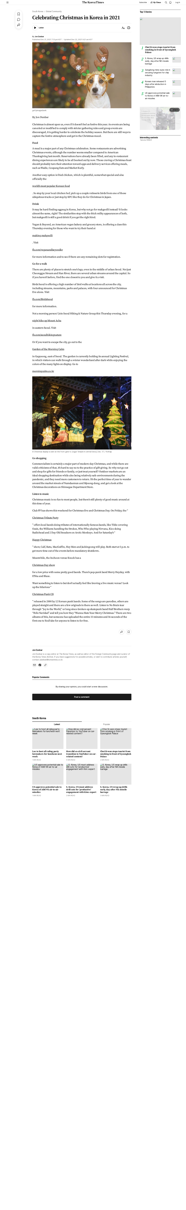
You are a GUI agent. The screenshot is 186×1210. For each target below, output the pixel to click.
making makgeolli (42, 235)
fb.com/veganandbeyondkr (47, 249)
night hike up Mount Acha (46, 320)
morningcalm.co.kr (43, 371)
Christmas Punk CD (43, 594)
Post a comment (81, 697)
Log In (177, 2)
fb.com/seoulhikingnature (47, 335)
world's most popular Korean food (51, 186)
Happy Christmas (41, 539)
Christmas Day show (43, 565)
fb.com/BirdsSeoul (42, 299)
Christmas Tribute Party (45, 517)
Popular (106, 724)
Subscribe (143, 2)
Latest (57, 724)
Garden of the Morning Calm (48, 349)
